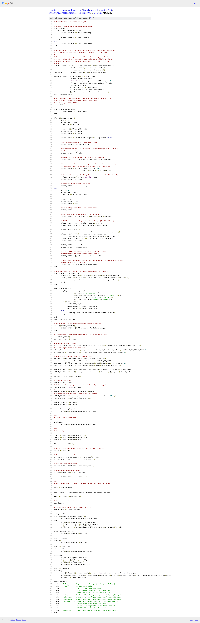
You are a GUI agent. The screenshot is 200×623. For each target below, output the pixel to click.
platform (62, 10)
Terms (24, 620)
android (52, 10)
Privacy (18, 620)
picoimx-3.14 (106, 10)
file (91, 18)
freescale (95, 10)
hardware (72, 10)
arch (96, 13)
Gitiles (13, 620)
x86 (100, 13)
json (196, 620)
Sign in (196, 3)
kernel (86, 10)
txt (191, 620)
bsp (79, 10)
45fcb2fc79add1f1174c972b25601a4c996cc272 (69, 13)
